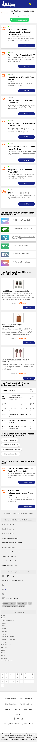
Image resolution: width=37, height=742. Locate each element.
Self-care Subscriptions (8, 636)
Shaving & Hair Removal (8, 639)
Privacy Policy (28, 709)
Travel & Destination (7, 661)
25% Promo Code (21, 262)
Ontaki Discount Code (8, 533)
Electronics (4, 647)
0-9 (3, 685)
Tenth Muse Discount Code (10, 444)
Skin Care (4, 642)
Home (3, 653)
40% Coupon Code (22, 228)
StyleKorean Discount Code (9, 565)
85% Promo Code (20, 253)
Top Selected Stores (26, 704)
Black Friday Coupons (26, 698)
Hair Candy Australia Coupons (25, 513)
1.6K (6, 585)
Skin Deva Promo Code (8, 547)
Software (4, 658)
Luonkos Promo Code (8, 524)
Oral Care (4, 634)
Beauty (3, 618)
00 (5, 589)
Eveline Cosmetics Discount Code (11, 552)
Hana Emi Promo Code (8, 529)
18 (5, 593)
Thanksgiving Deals (10, 698)
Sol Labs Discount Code (9, 440)
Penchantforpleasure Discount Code (12, 542)
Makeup (4, 628)
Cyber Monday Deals (11, 704)
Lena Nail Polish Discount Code (11, 449)
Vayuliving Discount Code (9, 556)
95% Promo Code (21, 220)
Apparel (3, 615)
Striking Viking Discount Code (10, 538)
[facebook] (14, 718)
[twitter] (18, 718)
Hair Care (4, 626)
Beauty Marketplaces (8, 620)
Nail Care (4, 631)
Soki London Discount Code (10, 454)
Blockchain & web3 (6, 644)
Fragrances (5, 623)
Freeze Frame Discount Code (10, 561)
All (2, 674)
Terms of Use (18, 714)
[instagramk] (22, 718)
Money (3, 655)
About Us (7, 709)
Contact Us (17, 709)
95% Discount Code (20, 245)
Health (3, 650)
